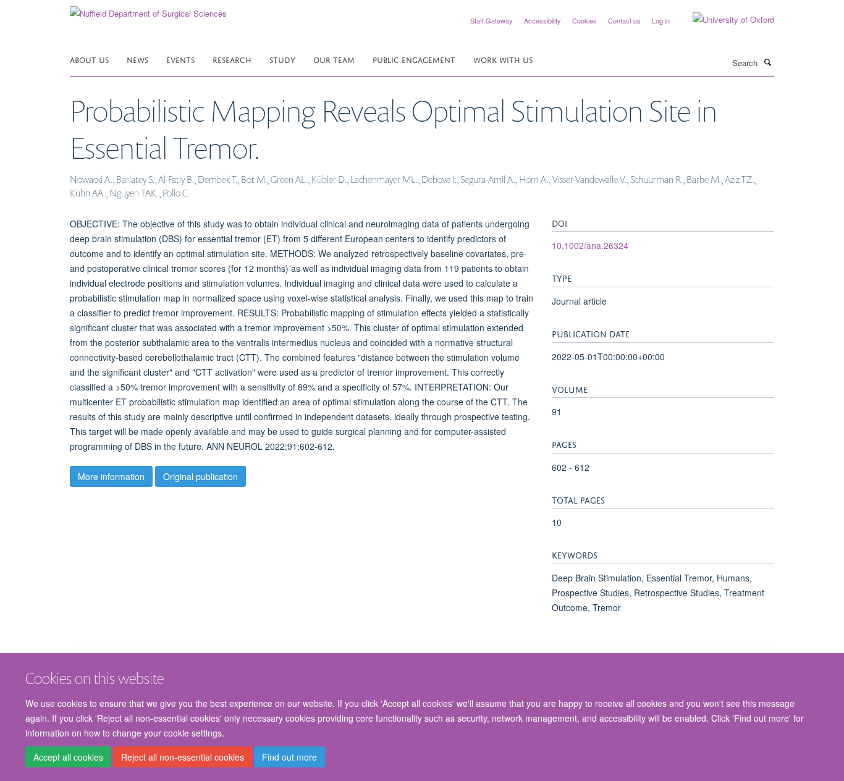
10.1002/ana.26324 (590, 245)
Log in (661, 20)
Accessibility (542, 20)
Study (282, 59)
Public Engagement (414, 59)
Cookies (584, 20)
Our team (334, 59)
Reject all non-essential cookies (182, 757)
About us (89, 59)
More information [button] (111, 476)
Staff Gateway (491, 20)
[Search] (767, 62)
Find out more (289, 757)
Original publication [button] (200, 476)
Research (232, 59)
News (137, 59)
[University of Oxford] (724, 19)
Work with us (503, 59)
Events (180, 59)
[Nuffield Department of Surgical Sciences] (148, 9)
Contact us (624, 20)
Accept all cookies (68, 757)
